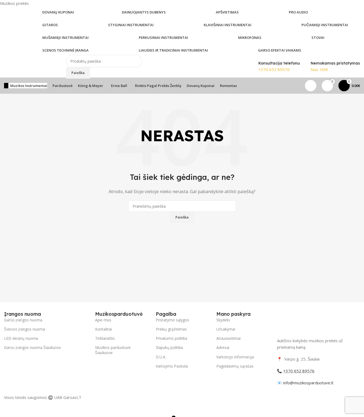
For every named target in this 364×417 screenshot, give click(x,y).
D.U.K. (161, 356)
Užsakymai (225, 329)
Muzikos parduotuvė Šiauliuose (113, 350)
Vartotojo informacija (235, 356)
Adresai (222, 347)
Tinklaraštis (105, 338)
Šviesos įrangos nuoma (24, 329)
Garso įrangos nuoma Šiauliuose (32, 347)
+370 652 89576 (274, 69)
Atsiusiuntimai (228, 338)
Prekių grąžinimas (171, 329)
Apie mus (103, 319)
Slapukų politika (169, 347)
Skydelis (223, 319)
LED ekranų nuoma (21, 338)
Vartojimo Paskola (172, 366)
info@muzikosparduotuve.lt (308, 382)
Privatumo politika (171, 338)
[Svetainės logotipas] (31, 66)
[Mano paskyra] (310, 85)
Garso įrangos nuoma (23, 319)
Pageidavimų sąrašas (235, 366)
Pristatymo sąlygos (172, 319)
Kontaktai (103, 329)
